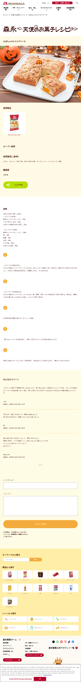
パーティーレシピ (12, 619)
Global (44, 3)
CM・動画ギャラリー (31, 643)
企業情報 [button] (58, 8)
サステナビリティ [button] (46, 8)
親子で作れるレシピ (65, 627)
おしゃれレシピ (64, 619)
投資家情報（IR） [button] (70, 8)
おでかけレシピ (12, 627)
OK (40, 679)
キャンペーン (7, 645)
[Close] (78, 667)
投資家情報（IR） (8, 651)
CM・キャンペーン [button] (18, 8)
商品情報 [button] (6, 8)
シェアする (19, 185)
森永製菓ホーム (10, 640)
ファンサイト (9, 660)
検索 (35, 559)
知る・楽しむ (29, 645)
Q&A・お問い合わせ (62, 3)
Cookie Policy (47, 675)
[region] (40, 673)
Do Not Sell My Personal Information (20, 679)
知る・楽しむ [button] (33, 8)
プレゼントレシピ (38, 619)
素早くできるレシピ (39, 627)
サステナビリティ (8, 648)
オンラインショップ (33, 655)
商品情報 (5, 643)
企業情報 (28, 648)
